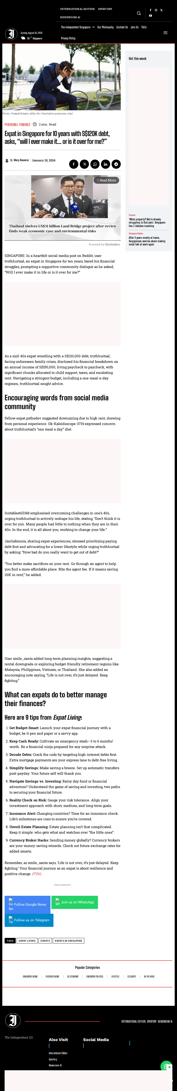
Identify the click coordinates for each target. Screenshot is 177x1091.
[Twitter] (161, 10)
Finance (132, 215)
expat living (27, 940)
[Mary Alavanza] (7, 160)
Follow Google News (30, 904)
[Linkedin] (105, 164)
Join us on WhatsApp (77, 902)
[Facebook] (150, 10)
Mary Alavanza (21, 160)
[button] (139, 13)
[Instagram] (156, 10)
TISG (37, 873)
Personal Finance (17, 124)
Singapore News (136, 233)
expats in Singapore (68, 940)
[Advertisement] (63, 314)
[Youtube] (150, 16)
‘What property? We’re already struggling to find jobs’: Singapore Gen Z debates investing (147, 223)
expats (45, 940)
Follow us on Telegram (31, 920)
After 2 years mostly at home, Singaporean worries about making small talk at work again (147, 241)
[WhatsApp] (95, 164)
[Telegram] (116, 164)
